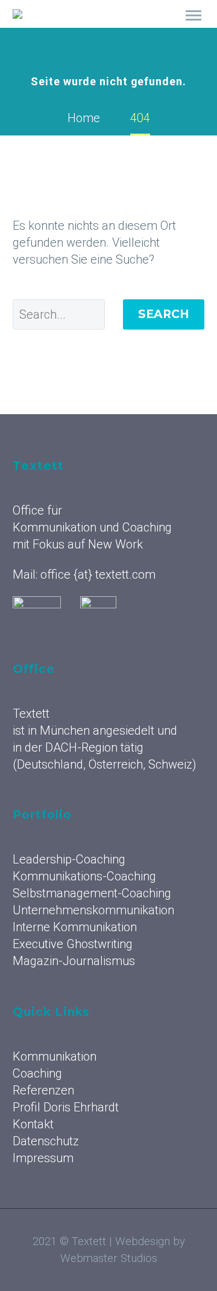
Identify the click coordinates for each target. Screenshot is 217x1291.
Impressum (43, 1158)
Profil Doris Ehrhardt (66, 1107)
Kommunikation (149, 30)
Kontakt (33, 1124)
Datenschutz (46, 1141)
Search (163, 314)
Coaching (37, 1073)
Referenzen (43, 1090)
